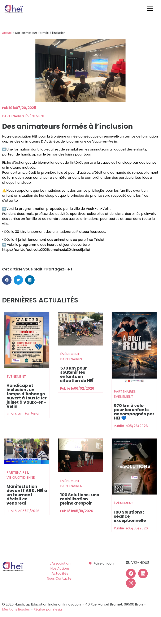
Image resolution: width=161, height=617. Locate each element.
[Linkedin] (143, 573)
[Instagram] (131, 583)
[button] (151, 8)
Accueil (7, 33)
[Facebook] (131, 573)
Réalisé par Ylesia (48, 609)
